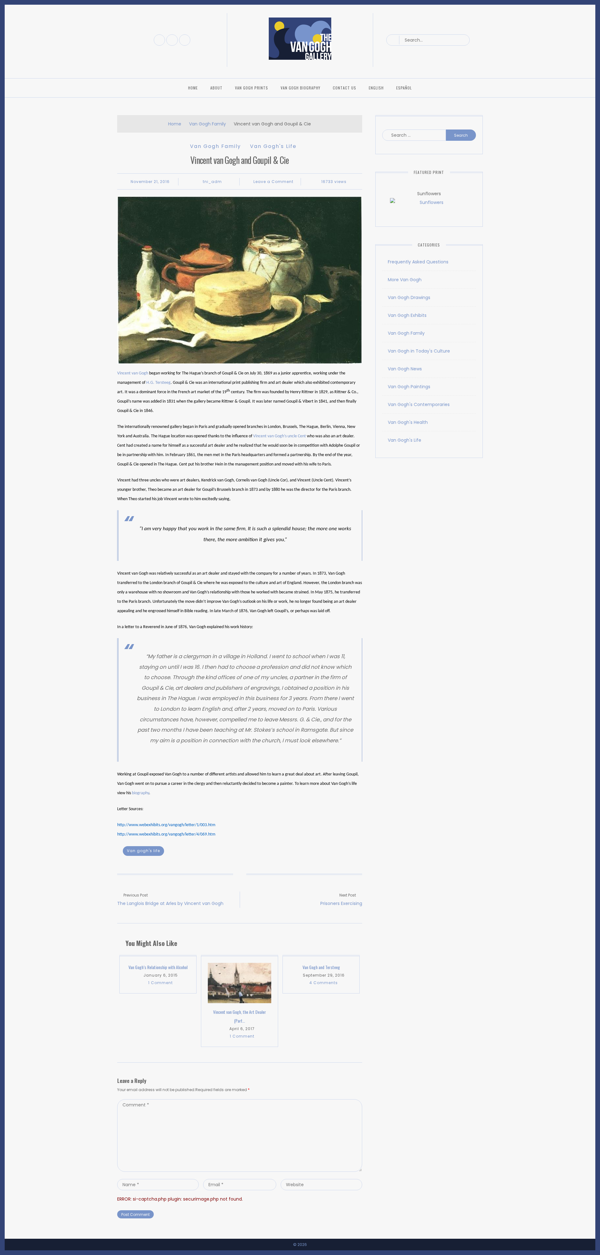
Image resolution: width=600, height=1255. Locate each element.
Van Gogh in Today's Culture (419, 351)
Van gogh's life (143, 850)
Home (193, 87)
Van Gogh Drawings (409, 297)
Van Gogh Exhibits (407, 315)
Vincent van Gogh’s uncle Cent (279, 436)
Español (404, 87)
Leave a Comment (273, 181)
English (376, 87)
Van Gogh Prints (251, 87)
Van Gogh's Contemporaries (419, 404)
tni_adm (212, 181)
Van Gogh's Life (273, 146)
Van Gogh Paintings (409, 387)
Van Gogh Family (207, 124)
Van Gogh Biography (300, 87)
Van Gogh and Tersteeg (321, 967)
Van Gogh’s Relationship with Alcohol (158, 967)
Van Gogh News (405, 369)
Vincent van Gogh (132, 373)
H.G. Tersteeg (158, 382)
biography (140, 793)
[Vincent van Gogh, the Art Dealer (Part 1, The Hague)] (239, 983)
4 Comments (323, 982)
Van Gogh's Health (408, 422)
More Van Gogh (405, 280)
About (216, 87)
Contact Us (344, 87)
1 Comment (160, 982)
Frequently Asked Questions (418, 262)
